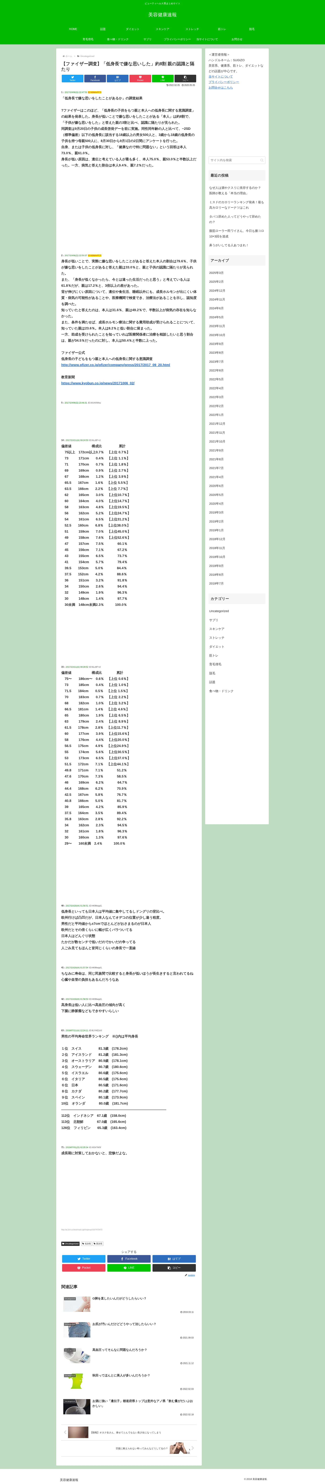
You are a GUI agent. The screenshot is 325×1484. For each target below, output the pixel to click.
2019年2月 (216, 521)
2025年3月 (216, 273)
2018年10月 (217, 557)
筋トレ (213, 655)
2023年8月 (216, 352)
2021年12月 (217, 423)
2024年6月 (216, 308)
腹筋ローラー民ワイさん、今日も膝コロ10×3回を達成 (236, 233)
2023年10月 (217, 335)
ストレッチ (216, 637)
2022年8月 (216, 370)
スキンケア (216, 629)
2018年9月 (216, 566)
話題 (212, 682)
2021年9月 (216, 450)
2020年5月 (216, 495)
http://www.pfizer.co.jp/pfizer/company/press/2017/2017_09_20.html (115, 365)
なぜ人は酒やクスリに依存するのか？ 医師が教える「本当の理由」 (235, 190)
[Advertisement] (129, 217)
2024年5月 (216, 317)
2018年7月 (216, 583)
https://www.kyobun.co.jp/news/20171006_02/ (98, 383)
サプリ (213, 620)
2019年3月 (216, 512)
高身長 (99, 1244)
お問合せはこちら (221, 87)
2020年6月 (216, 486)
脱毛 (212, 673)
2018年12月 (217, 539)
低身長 (88, 1244)
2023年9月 (216, 344)
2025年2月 (216, 281)
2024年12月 (217, 290)
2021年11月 (217, 432)
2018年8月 (216, 574)
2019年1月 (216, 530)
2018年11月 (217, 548)
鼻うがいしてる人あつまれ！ (229, 245)
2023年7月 (216, 361)
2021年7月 (216, 468)
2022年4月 (216, 388)
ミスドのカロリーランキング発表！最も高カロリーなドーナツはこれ (236, 204)
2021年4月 (216, 477)
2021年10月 (217, 441)
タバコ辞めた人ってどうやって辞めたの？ (235, 219)
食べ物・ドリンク (221, 691)
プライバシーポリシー (224, 82)
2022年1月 (216, 415)
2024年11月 (217, 299)
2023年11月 (217, 326)
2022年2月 (216, 406)
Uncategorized (72, 1244)
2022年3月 (216, 397)
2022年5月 (216, 379)
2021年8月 (216, 459)
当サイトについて (221, 76)
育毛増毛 (215, 664)
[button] (185, 78)
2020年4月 (216, 503)
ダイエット (216, 646)
